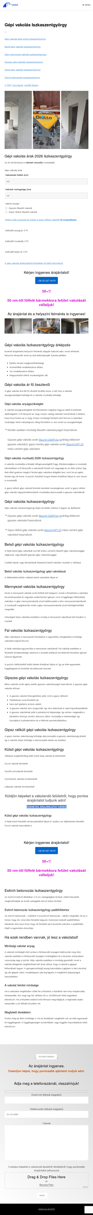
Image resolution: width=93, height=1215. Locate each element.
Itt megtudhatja (68, 219)
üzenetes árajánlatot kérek (46, 806)
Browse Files (46, 1184)
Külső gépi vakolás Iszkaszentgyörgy (23, 69)
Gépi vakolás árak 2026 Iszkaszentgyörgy (25, 39)
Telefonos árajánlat (46, 1057)
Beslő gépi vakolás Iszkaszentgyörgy (23, 46)
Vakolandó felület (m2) (16, 175)
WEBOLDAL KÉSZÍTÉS (46, 1209)
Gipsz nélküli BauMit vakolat (23, 212)
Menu (88, 5)
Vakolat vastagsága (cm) (18, 189)
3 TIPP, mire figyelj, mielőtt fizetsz (21, 85)
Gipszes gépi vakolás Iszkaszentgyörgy (24, 62)
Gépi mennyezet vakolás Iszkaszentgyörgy (25, 54)
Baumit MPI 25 (74, 444)
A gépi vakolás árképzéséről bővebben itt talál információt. (34, 263)
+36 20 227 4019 (46, 280)
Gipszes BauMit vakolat (20, 208)
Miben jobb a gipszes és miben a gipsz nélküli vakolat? (32, 219)
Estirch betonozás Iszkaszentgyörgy (22, 77)
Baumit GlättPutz (49, 439)
